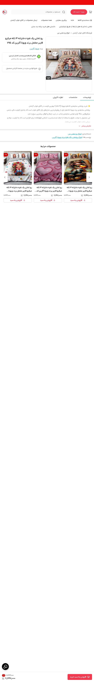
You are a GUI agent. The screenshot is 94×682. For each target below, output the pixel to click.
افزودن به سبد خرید (78, 677)
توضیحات (87, 97)
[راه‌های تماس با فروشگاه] (5, 666)
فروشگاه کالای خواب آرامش (82, 33)
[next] (5, 177)
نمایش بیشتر (86, 126)
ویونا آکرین (34, 49)
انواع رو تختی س (63, 33)
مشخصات (73, 97)
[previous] (89, 177)
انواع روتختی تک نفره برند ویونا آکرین (67, 137)
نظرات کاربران (58, 97)
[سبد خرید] (90, 12)
